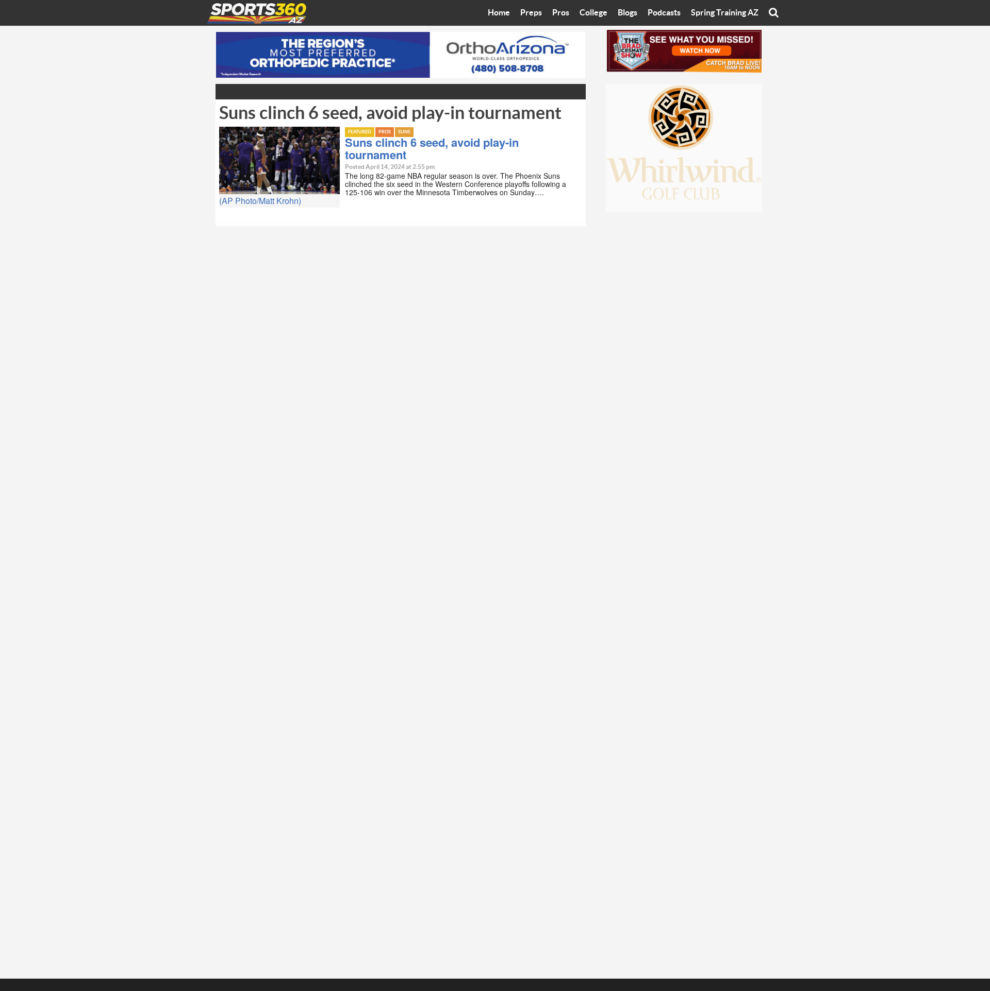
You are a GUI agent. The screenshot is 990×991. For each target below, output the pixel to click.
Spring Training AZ (724, 13)
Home (499, 13)
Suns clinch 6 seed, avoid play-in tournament (432, 148)
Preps (531, 13)
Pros (560, 13)
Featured (359, 132)
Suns (404, 132)
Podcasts (664, 13)
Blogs (627, 13)
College (593, 13)
